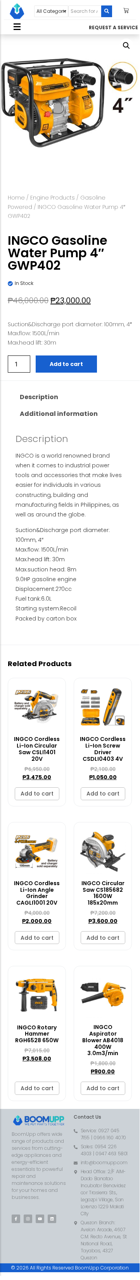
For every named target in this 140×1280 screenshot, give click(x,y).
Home (16, 198)
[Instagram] (28, 1219)
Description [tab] (39, 396)
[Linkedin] (52, 1219)
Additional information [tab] (59, 413)
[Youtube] (40, 1219)
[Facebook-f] (16, 1219)
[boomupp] (17, 11)
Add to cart (66, 364)
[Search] (106, 11)
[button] (126, 46)
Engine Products (52, 198)
